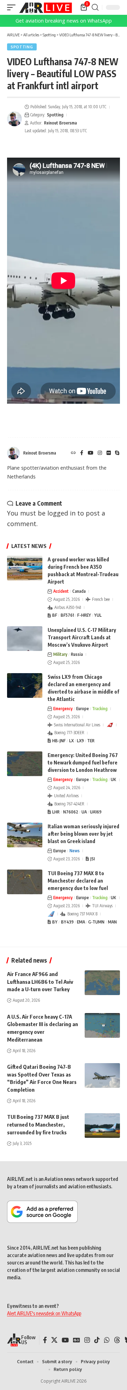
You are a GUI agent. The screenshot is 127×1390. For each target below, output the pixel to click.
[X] (54, 1340)
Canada (79, 591)
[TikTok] (97, 1340)
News (74, 850)
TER (91, 740)
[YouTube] (90, 453)
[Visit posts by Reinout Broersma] (14, 118)
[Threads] (117, 1340)
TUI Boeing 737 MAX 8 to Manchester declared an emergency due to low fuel (78, 880)
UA (84, 812)
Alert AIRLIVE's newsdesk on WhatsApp (44, 1313)
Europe (82, 708)
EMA (81, 922)
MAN (112, 922)
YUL (98, 615)
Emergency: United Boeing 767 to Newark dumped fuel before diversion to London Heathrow (83, 762)
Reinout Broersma (60, 123)
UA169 (96, 812)
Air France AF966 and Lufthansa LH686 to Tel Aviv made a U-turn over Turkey (40, 982)
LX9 (80, 740)
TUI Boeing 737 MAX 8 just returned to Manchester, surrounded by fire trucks (38, 1124)
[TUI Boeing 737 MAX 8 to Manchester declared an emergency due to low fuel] (24, 882)
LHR (56, 812)
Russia (77, 654)
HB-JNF (59, 740)
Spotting (22, 47)
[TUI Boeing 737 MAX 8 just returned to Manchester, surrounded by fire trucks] (102, 1125)
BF (54, 615)
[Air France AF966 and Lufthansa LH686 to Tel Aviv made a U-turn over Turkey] (102, 982)
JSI (92, 858)
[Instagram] (100, 453)
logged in (61, 513)
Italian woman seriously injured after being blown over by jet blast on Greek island (83, 833)
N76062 (70, 812)
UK (113, 779)
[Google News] (76, 1340)
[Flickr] (108, 453)
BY (55, 922)
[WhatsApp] (106, 1340)
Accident (61, 591)
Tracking (100, 708)
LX (71, 740)
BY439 (67, 922)
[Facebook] (81, 453)
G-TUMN (96, 922)
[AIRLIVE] (45, 7)
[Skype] (117, 453)
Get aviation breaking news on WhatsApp (64, 20)
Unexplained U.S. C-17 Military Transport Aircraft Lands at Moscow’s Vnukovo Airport (82, 637)
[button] (13, 7)
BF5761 (67, 615)
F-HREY (84, 615)
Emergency (63, 708)
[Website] (73, 453)
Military (60, 654)
